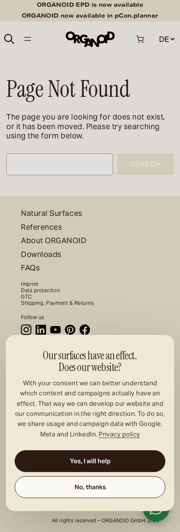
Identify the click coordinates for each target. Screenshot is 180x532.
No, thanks (90, 487)
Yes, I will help (90, 461)
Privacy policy (119, 434)
